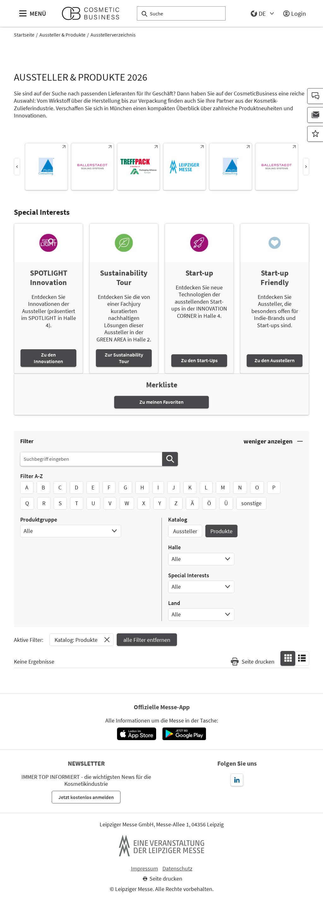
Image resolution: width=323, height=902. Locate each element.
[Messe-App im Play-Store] (184, 734)
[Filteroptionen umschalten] (273, 441)
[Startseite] (93, 13)
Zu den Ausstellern (275, 360)
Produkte (221, 531)
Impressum (144, 868)
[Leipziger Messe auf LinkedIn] (237, 780)
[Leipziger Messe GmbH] (161, 845)
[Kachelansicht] (288, 658)
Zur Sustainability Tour (124, 357)
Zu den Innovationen (48, 357)
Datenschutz (177, 868)
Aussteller (185, 531)
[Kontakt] (315, 96)
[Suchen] (170, 459)
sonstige (251, 503)
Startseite (24, 34)
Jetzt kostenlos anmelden (86, 797)
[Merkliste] (315, 134)
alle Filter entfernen (146, 639)
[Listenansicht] (302, 658)
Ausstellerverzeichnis (113, 34)
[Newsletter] (315, 115)
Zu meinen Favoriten (161, 402)
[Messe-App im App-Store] (136, 734)
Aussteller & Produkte (62, 34)
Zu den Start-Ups (199, 360)
